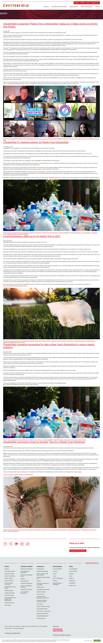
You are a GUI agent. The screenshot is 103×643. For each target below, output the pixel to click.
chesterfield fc (87, 232)
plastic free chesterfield (87, 139)
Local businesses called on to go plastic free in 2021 (32, 236)
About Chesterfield (87, 6)
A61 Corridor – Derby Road (43, 611)
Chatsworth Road (41, 618)
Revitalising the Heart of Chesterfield (43, 584)
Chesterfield (69, 341)
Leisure (44, 139)
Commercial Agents (9, 573)
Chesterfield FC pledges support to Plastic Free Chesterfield (36, 142)
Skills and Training (9, 595)
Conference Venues (9, 602)
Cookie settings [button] (88, 640)
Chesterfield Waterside (42, 571)
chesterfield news (67, 139)
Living (54, 576)
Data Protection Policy (32, 626)
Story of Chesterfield (58, 578)
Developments (74, 6)
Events (83, 3)
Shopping (71, 573)
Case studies (8, 605)
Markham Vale (40, 587)
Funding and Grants (9, 593)
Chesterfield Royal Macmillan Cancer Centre (43, 597)
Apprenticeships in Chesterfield (57, 583)
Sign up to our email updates (78, 550)
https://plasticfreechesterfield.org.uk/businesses (15, 285)
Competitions (72, 583)
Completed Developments (43, 589)
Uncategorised (49, 139)
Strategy (23, 578)
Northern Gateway (41, 592)
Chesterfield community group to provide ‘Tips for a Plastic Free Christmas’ (44, 442)
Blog (88, 3)
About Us (11, 626)
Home (40, 139)
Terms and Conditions (18, 628)
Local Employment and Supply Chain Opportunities (10, 599)
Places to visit (72, 585)
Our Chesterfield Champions (25, 592)
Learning (55, 571)
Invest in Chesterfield (10, 576)
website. (80, 472)
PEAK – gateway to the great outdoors (42, 574)
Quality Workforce (9, 580)
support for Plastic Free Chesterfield (37, 171)
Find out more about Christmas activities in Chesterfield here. (18, 474)
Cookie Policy (8, 628)
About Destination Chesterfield (25, 572)
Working (55, 580)
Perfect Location (9, 578)
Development (38, 232)
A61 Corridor (40, 604)
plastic (80, 139)
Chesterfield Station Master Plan (43, 578)
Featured (36, 139)
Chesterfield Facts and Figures (10, 587)
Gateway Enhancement (42, 613)
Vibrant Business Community (9, 583)
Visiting (97, 6)
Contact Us (95, 3)
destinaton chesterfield (8, 342)
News (76, 3)
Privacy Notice (43, 626)
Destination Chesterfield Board (26, 575)
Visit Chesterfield (73, 569)
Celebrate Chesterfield (28, 139)
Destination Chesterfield (16, 5)
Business (46, 6)
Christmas (25, 530)
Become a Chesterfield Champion (26, 586)
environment (75, 139)
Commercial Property (10, 571)
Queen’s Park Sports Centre (43, 606)
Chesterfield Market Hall (42, 616)
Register (24, 626)
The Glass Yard (40, 594)
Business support (9, 590)
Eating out (71, 578)
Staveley (39, 581)
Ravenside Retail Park (42, 608)
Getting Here (72, 580)
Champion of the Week (26, 589)
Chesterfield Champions (55, 177)
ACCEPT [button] (97, 640)
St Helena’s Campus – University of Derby (42, 601)
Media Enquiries (25, 581)
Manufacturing (53, 232)
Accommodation (73, 571)
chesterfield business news (76, 232)
